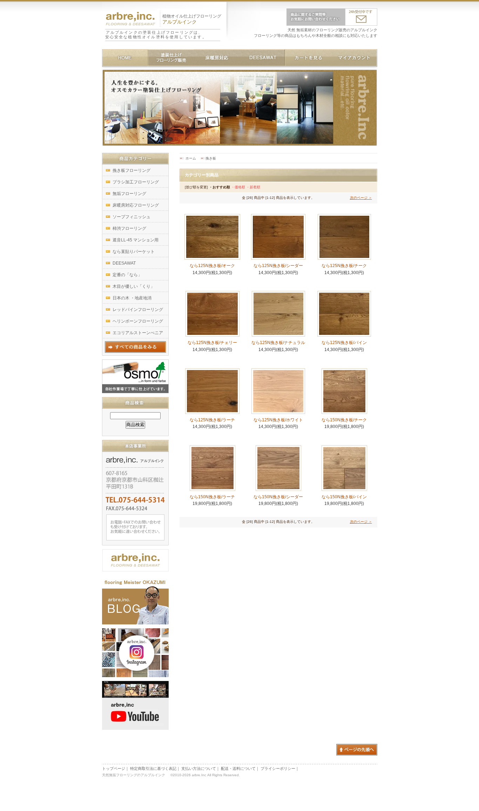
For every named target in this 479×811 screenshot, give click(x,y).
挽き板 (210, 158)
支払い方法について (198, 768)
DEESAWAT (124, 263)
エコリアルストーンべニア (138, 332)
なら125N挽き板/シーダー (278, 265)
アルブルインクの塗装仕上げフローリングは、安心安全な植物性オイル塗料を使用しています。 (156, 34)
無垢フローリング (129, 193)
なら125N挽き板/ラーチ (212, 419)
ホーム (190, 158)
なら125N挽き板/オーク (212, 265)
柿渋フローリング (129, 228)
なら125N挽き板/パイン (344, 342)
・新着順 (253, 187)
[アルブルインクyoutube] (135, 727)
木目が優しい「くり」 (134, 286)
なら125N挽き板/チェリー (212, 342)
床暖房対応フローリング (136, 205)
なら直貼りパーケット (134, 251)
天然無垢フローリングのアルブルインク (135, 775)
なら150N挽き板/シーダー (280, 496)
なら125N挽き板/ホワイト (278, 419)
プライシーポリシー (278, 768)
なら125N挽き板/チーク (344, 265)
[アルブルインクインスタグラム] (135, 674)
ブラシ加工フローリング (136, 182)
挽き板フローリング (131, 170)
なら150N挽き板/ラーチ (214, 496)
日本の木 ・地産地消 (132, 298)
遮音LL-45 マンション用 (135, 240)
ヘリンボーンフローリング (138, 321)
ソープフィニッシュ (131, 216)
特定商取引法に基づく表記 (153, 768)
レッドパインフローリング (138, 309)
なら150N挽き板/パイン (346, 496)
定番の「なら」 (127, 274)
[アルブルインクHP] (135, 569)
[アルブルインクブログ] (135, 621)
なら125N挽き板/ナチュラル (278, 342)
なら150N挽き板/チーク (346, 419)
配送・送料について (238, 768)
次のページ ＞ (361, 198)
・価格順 (238, 187)
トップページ (113, 768)
